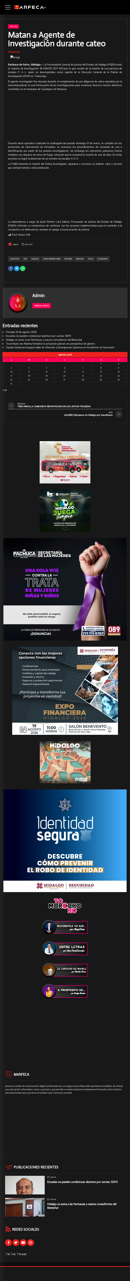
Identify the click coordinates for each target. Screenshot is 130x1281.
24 (11, 379)
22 (101, 376)
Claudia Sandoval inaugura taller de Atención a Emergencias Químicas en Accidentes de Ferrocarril (60, 347)
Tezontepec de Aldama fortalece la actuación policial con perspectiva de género (50, 343)
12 (46, 371)
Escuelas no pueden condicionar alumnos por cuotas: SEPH (38, 335)
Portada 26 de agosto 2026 (21, 332)
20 (64, 376)
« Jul (5, 390)
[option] (65, 57)
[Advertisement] (65, 116)
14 (83, 371)
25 (29, 379)
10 (11, 371)
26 (46, 379)
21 (83, 376)
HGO (25, 259)
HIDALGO (35, 259)
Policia (13, 26)
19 (47, 376)
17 (11, 376)
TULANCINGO (103, 259)
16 (119, 371)
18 (29, 376)
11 (29, 371)
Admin (15, 244)
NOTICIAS (68, 259)
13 (64, 371)
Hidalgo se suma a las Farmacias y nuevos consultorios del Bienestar (44, 339)
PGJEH (90, 259)
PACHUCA (80, 259)
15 (101, 371)
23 (119, 376)
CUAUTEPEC (14, 259)
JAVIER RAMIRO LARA (51, 259)
